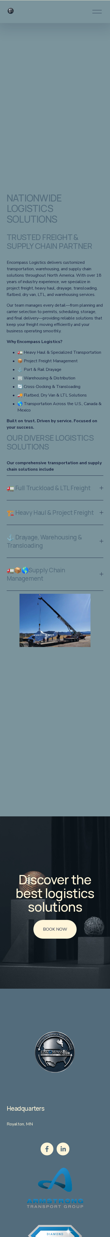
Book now (55, 929)
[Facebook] (47, 1149)
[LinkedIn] (63, 1149)
